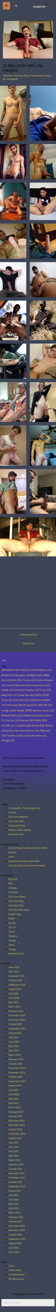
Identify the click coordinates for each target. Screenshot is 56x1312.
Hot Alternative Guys (40, 75)
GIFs (42, 695)
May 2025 (13, 1002)
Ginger (6, 700)
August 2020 (14, 1243)
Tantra (11, 931)
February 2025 (15, 1011)
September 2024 (16, 1028)
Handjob (35, 700)
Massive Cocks (43, 710)
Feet (19, 690)
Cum (24, 685)
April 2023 (13, 1103)
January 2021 (15, 1221)
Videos (41, 735)
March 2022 (14, 1160)
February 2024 (15, 1059)
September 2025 (16, 984)
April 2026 (13, 971)
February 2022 (15, 1164)
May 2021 (13, 1204)
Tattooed (12, 936)
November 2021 (16, 1177)
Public (40, 720)
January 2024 (15, 1063)
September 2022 (16, 1133)
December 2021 (16, 1173)
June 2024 (13, 1041)
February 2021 (15, 1217)
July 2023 (13, 1090)
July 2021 (13, 1195)
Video (11, 945)
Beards (8, 675)
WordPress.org (16, 1279)
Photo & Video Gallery (19, 830)
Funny (45, 690)
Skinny (37, 725)
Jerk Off (45, 705)
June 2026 (13, 967)
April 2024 (13, 1050)
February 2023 (15, 1112)
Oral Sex (12, 720)
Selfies (24, 725)
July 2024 (13, 1037)
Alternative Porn (13, 670)
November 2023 (16, 1072)
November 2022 (16, 1125)
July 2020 (13, 1247)
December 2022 (16, 1120)
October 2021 (15, 1182)
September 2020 (16, 1239)
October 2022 (15, 1129)
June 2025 (13, 998)
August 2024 (14, 1033)
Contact (12, 812)
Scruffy (9, 725)
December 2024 (16, 1015)
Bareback (43, 670)
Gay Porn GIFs (16, 821)
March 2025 (14, 1006)
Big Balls (23, 675)
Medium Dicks (12, 715)
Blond (6, 680)
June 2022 (13, 1147)
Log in (11, 1265)
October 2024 (15, 1024)
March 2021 (14, 1212)
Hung (30, 704)
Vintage (8, 740)
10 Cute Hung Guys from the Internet (27, 865)
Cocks (12, 685)
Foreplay (31, 690)
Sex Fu (12, 927)
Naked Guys (33, 715)
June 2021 (13, 1199)
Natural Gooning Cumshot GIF (23, 861)
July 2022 (13, 1142)
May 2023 (13, 1099)
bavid (11, 856)
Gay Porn (10, 695)
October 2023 (15, 1077)
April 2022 (13, 1155)
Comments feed (16, 1274)
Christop (29, 680)
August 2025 (14, 989)
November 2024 (16, 1020)
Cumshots (41, 685)
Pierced (26, 720)
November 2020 (16, 1230)
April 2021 (13, 1208)
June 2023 (13, 1094)
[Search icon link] (16, 5)
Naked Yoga (14, 914)
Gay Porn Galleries (18, 816)
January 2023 (15, 1116)
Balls (30, 670)
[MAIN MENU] (6, 5)
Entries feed (14, 1270)
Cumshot (13, 892)
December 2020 (16, 1226)
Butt (16, 680)
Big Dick (8, 75)
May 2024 (13, 1046)
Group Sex (20, 700)
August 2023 (14, 1085)
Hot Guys (15, 704)
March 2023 (14, 1107)
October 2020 (15, 1234)
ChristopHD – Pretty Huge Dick (24, 808)
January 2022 (15, 1169)
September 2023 (16, 1081)
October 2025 (15, 980)
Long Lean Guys (16, 710)
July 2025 (13, 993)
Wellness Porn (15, 834)
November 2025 (16, 976)
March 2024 (14, 1055)
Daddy (7, 690)
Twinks (15, 735)
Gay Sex (27, 695)
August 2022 (14, 1138)
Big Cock (40, 675)
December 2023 (16, 1068)
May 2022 (13, 1151)
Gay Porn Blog (21, 75)
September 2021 (16, 1186)
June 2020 (13, 1252)
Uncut (29, 735)
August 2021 (14, 1191)
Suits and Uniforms (26, 730)
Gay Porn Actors (16, 896)
